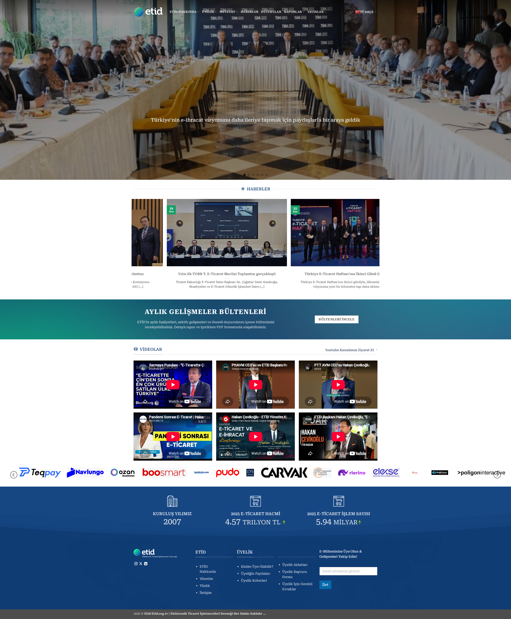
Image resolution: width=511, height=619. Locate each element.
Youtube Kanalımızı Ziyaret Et (349, 350)
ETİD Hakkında (183, 12)
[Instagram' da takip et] (136, 564)
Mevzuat (227, 12)
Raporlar (293, 12)
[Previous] (15, 90)
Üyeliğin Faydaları (255, 573)
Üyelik (208, 12)
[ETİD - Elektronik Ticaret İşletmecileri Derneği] (149, 12)
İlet (325, 585)
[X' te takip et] (140, 564)
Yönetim (206, 579)
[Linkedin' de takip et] (145, 564)
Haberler (249, 12)
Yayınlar (315, 12)
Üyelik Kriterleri (254, 580)
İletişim (206, 593)
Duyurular (271, 12)
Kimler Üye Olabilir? (257, 566)
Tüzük (205, 586)
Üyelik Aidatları (294, 565)
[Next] (495, 90)
